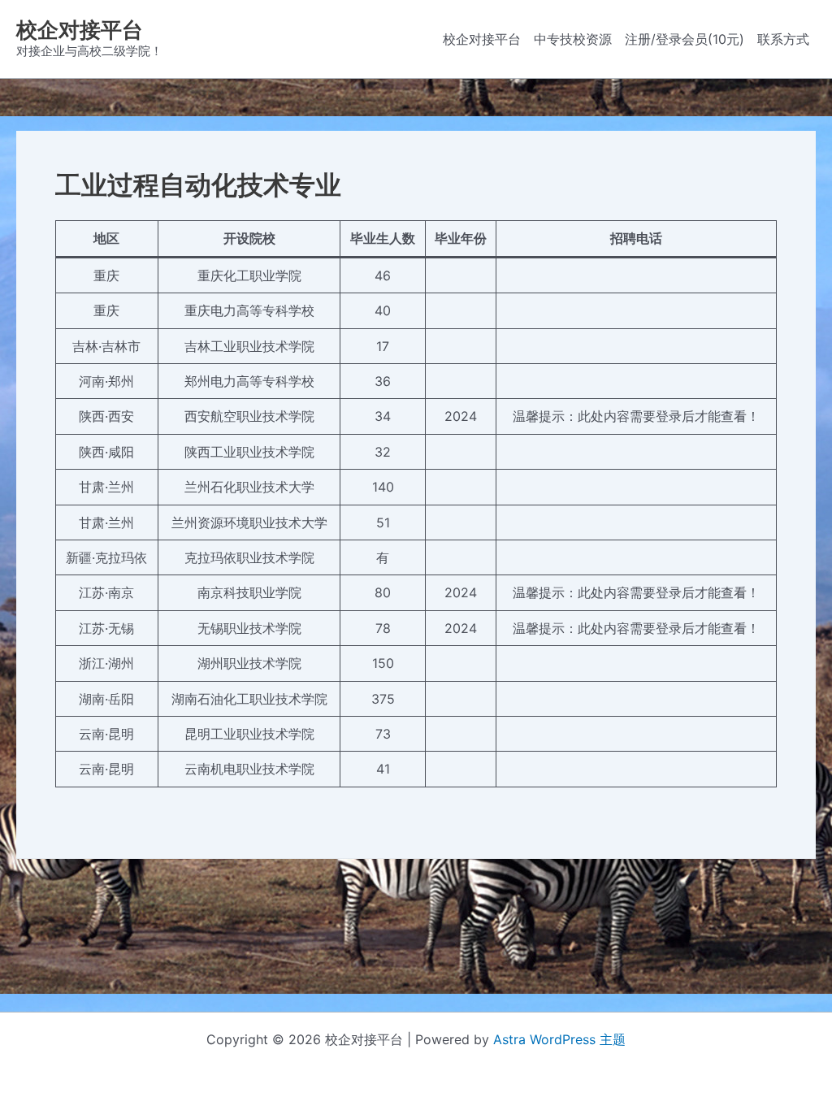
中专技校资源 (573, 39)
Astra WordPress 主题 (559, 1039)
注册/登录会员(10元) (684, 39)
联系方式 (783, 39)
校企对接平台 (79, 29)
